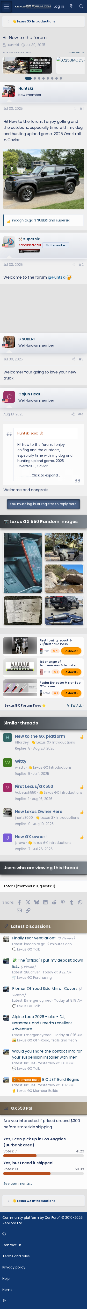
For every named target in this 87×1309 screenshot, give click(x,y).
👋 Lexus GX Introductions (53, 742)
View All (75, 705)
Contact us (12, 1245)
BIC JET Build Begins (46, 1079)
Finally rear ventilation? (34, 938)
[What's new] (71, 6)
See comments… (17, 1183)
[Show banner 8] (61, 78)
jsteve (20, 842)
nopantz (49, 650)
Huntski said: (27, 433)
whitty (20, 767)
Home (7, 1289)
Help (6, 1278)
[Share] (74, 108)
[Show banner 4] (43, 78)
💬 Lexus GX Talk (26, 949)
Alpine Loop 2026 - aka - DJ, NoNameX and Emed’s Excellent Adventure (42, 1023)
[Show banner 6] (52, 78)
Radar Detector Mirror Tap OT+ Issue (60, 684)
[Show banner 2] (35, 78)
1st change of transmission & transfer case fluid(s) (58, 665)
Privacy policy (13, 1267)
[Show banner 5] (48, 78)
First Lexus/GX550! (35, 786)
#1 (82, 108)
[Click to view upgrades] (34, 251)
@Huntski (56, 277)
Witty (20, 761)
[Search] (81, 6)
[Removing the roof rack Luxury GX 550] (22, 610)
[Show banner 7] (56, 78)
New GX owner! (31, 837)
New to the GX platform (40, 736)
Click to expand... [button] (46, 475)
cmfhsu (49, 672)
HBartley (22, 742)
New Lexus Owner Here (38, 811)
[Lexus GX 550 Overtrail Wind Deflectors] (64, 578)
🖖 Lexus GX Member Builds (35, 1090)
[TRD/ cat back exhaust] (64, 610)
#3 (81, 359)
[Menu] (6, 6)
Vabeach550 (25, 792)
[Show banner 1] (28, 78)
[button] (42, 1233)
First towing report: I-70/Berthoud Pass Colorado (56, 644)
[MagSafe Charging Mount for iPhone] (22, 562)
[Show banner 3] (39, 78)
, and (41, 220)
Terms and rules (16, 1256)
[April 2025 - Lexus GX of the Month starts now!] (64, 546)
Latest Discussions (31, 926)
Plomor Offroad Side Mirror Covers (45, 988)
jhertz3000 (24, 817)
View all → (76, 52)
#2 (81, 264)
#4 (81, 414)
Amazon (71, 651)
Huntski (13, 44)
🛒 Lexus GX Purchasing (32, 977)
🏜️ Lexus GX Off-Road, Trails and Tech (44, 1040)
